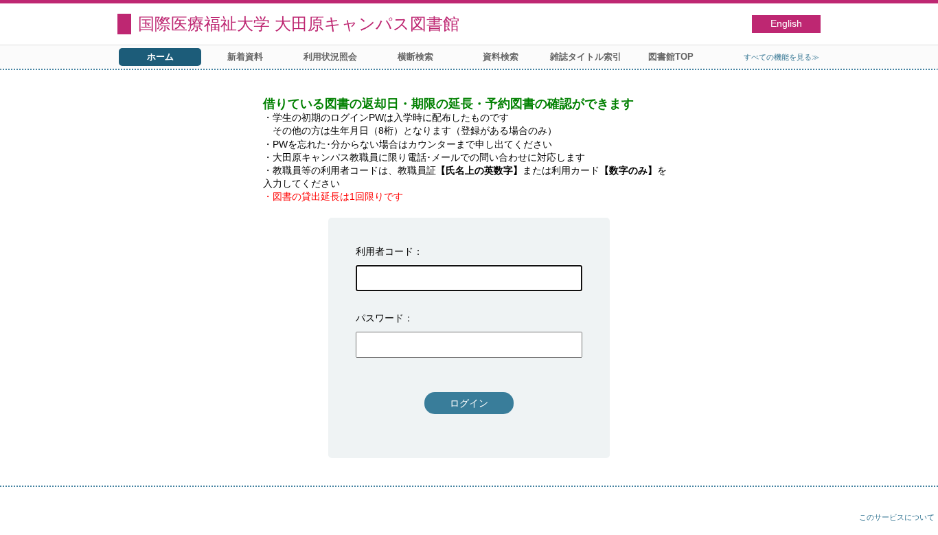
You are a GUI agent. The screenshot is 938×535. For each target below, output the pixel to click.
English (786, 24)
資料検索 (500, 57)
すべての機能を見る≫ (781, 57)
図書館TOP (671, 57)
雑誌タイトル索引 (585, 57)
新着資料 (245, 57)
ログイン (469, 403)
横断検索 (415, 57)
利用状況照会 (330, 57)
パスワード (380, 317)
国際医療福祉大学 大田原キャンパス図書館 (298, 23)
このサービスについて (897, 517)
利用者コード (384, 251)
